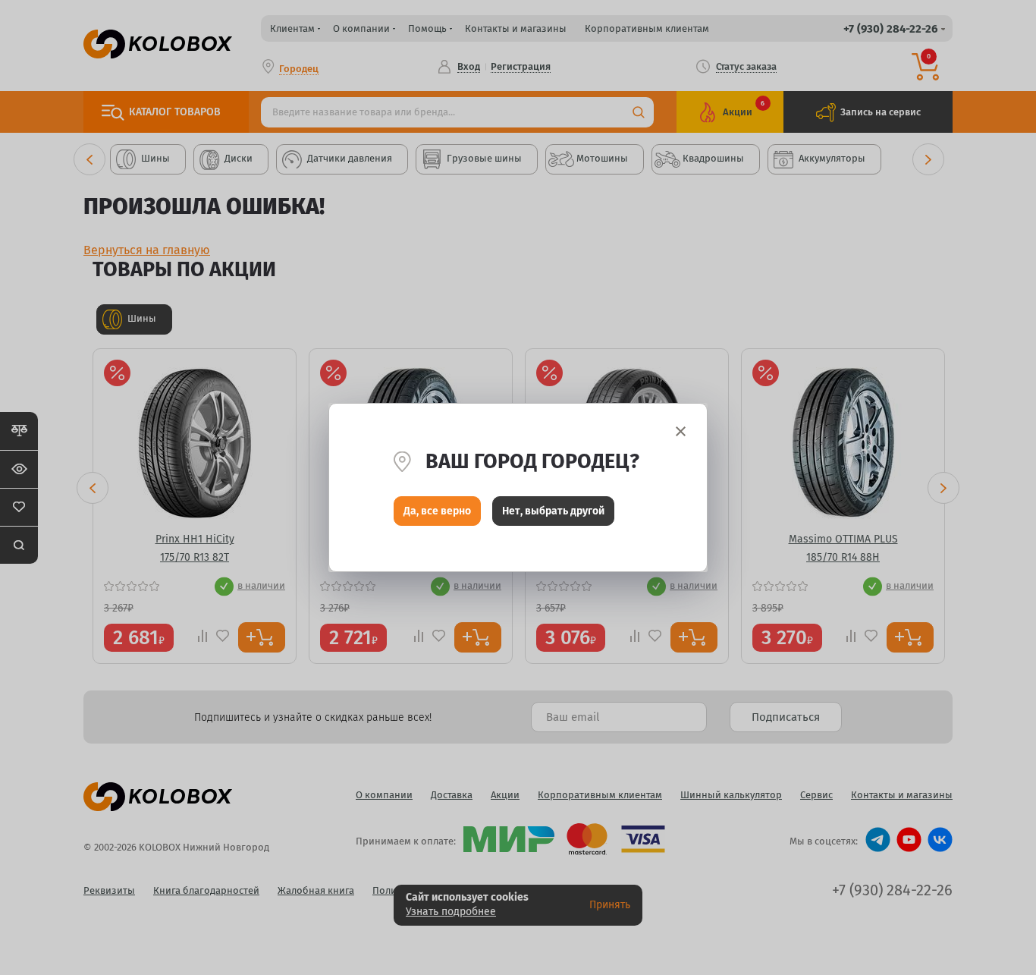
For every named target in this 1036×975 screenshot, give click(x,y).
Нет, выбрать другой (553, 511)
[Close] (681, 431)
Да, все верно (437, 511)
